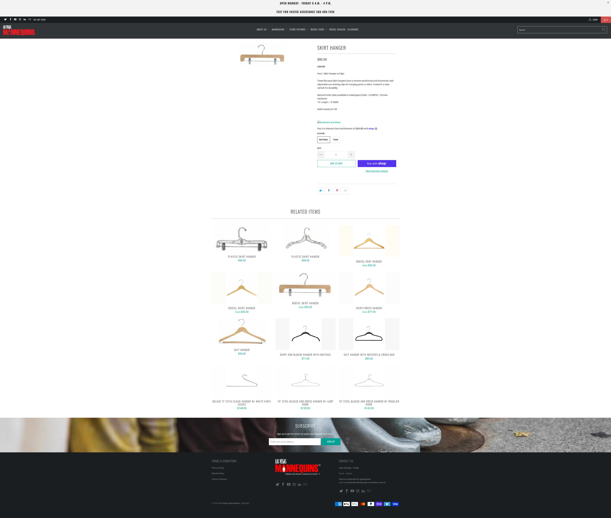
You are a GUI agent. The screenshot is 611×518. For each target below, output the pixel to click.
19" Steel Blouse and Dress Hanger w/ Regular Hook (369, 381)
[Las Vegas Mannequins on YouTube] (15, 20)
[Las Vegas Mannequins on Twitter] (5, 20)
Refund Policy (218, 473)
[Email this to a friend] (345, 190)
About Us (262, 29)
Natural (323, 139)
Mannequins (278, 29)
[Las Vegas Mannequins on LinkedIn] (24, 20)
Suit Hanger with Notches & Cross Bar (369, 334)
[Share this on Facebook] (329, 190)
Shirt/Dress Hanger (369, 287)
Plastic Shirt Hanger (305, 238)
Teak (335, 139)
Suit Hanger (242, 331)
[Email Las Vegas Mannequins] (29, 20)
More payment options (377, 171)
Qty (319, 148)
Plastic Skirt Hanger (242, 238)
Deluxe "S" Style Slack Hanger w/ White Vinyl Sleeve (242, 381)
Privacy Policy (218, 468)
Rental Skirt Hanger (305, 285)
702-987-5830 (39, 19)
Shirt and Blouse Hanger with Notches (305, 334)
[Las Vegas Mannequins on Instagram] (19, 20)
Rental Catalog (337, 29)
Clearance (353, 29)
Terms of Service (219, 479)
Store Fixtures (298, 29)
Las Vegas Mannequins (229, 503)
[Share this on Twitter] (320, 190)
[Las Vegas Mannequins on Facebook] (10, 20)
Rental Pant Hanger (369, 241)
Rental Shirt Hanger (242, 287)
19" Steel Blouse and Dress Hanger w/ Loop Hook (305, 381)
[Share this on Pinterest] (337, 190)
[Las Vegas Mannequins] (50, 31)
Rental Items (318, 29)
